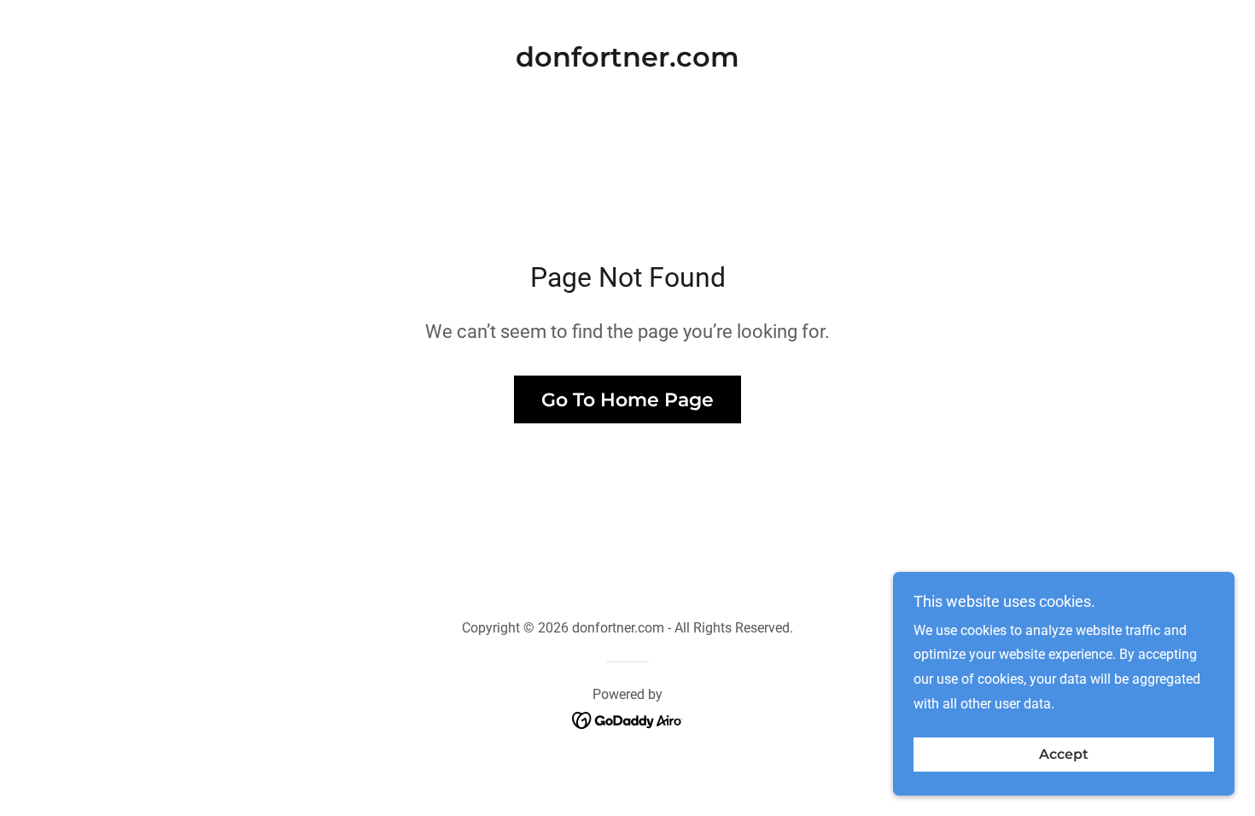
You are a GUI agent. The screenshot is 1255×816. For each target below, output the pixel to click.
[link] (627, 62)
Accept (1064, 755)
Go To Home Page (627, 399)
